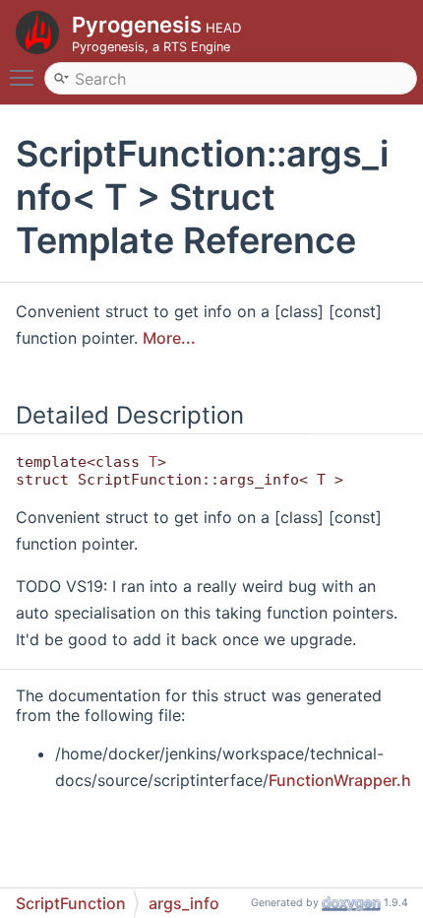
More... (169, 338)
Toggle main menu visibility (25, 77)
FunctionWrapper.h (340, 780)
